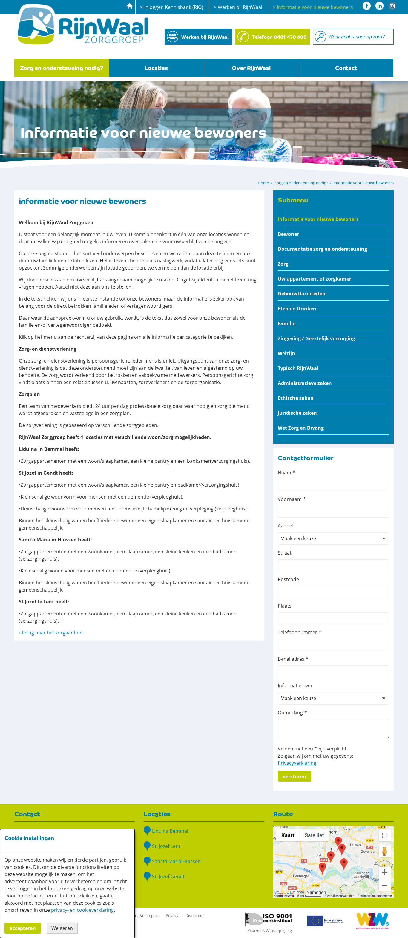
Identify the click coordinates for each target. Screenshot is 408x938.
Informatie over (295, 685)
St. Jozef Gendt (168, 876)
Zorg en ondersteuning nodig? (61, 67)
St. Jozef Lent (166, 846)
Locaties (156, 67)
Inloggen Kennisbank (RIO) (173, 7)
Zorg (283, 264)
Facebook (367, 6)
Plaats (285, 606)
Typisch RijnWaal (298, 368)
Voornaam (290, 499)
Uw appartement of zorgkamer (314, 278)
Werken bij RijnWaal (240, 7)
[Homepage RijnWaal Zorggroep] (81, 23)
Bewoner (288, 234)
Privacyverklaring (297, 763)
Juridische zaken (297, 413)
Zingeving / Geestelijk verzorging (316, 338)
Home (263, 182)
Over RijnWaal (251, 67)
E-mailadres (291, 659)
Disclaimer (194, 915)
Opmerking (290, 712)
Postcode (288, 579)
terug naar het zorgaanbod (52, 632)
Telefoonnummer (297, 632)
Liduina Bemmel (170, 831)
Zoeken (320, 36)
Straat (285, 553)
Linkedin (379, 6)
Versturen (294, 776)
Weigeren (62, 928)
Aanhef (286, 525)
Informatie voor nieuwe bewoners (315, 7)
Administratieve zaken (305, 383)
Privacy (172, 915)
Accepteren (23, 928)
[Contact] (333, 861)
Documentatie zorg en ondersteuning (322, 249)
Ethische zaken (296, 398)
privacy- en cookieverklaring (82, 910)
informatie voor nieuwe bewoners (318, 219)
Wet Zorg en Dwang (301, 428)
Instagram (392, 6)
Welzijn (286, 353)
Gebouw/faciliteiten (302, 293)
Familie (286, 323)
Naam (284, 472)
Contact (346, 67)
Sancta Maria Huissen (176, 861)
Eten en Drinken (297, 308)
